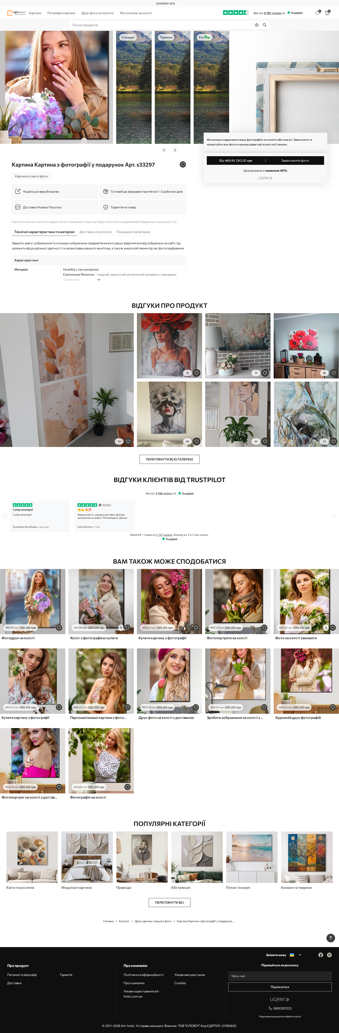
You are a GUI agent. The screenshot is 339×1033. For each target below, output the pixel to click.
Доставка (14, 983)
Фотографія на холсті (88, 797)
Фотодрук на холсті (18, 638)
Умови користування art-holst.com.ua (142, 993)
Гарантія (66, 974)
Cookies (180, 983)
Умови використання (189, 974)
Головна (108, 921)
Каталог (124, 921)
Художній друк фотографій (298, 717)
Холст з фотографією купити (94, 638)
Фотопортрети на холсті (227, 638)
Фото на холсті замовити (296, 638)
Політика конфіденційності (144, 974)
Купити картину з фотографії (162, 638)
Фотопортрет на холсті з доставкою (30, 797)
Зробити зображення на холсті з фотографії (235, 717)
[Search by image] (257, 25)
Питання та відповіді (22, 974)
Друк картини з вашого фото (153, 921)
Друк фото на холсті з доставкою (166, 717)
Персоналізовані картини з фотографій (98, 717)
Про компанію (134, 983)
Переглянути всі (169, 902)
